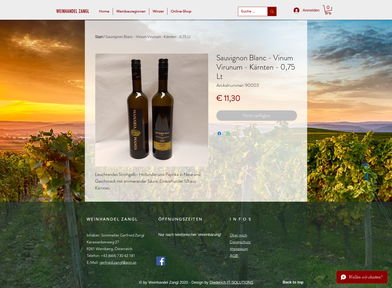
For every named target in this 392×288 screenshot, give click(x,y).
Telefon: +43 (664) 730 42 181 (111, 255)
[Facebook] (160, 261)
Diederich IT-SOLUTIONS (231, 282)
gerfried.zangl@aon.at (117, 262)
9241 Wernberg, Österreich (109, 249)
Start (99, 37)
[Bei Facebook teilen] (219, 133)
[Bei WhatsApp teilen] (228, 133)
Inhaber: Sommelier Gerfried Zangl (115, 235)
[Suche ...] (271, 11)
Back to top (293, 282)
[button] (131, 11)
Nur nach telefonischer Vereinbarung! (189, 234)
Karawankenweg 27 (103, 242)
